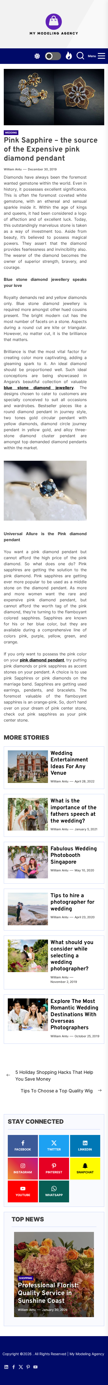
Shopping (25, 1278)
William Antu (13, 169)
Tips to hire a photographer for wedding (72, 902)
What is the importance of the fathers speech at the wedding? (73, 811)
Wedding (11, 132)
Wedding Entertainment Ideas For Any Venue (69, 763)
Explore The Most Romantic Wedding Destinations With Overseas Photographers (74, 1014)
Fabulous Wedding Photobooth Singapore (73, 856)
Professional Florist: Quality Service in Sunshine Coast (48, 1293)
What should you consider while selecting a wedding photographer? (71, 956)
